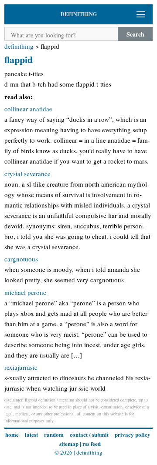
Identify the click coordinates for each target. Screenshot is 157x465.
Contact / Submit (89, 434)
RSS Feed (91, 443)
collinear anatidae (28, 108)
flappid (18, 59)
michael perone (25, 292)
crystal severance (27, 173)
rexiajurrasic (21, 367)
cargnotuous (21, 258)
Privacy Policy (132, 434)
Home (12, 434)
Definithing (19, 46)
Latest (31, 434)
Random (54, 434)
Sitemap (68, 443)
